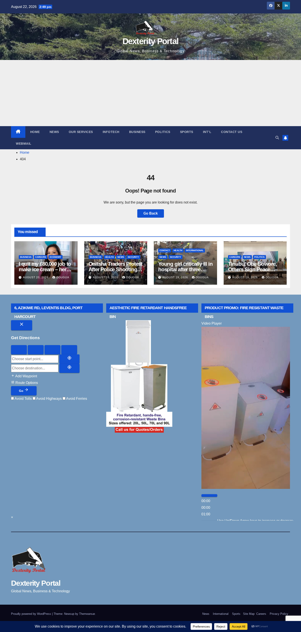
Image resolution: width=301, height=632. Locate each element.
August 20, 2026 (36, 277)
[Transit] (69, 349)
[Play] (209, 495)
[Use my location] (69, 359)
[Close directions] (21, 325)
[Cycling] (52, 349)
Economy (55, 257)
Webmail (24, 143)
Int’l (207, 132)
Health (109, 257)
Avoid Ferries (76, 398)
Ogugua (62, 277)
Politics (162, 132)
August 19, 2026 (175, 277)
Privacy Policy (279, 613)
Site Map (248, 613)
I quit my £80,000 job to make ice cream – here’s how (45, 269)
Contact (165, 250)
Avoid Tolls (23, 398)
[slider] (205, 507)
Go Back (150, 213)
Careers (40, 257)
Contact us (231, 132)
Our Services (81, 132)
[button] (277, 138)
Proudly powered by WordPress (31, 613)
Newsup (69, 613)
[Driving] (19, 349)
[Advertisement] (150, 93)
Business (137, 132)
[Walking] (36, 349)
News (54, 132)
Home (35, 132)
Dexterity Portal (151, 41)
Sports (186, 132)
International (195, 250)
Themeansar (87, 613)
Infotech (111, 132)
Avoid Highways (48, 398)
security (133, 257)
